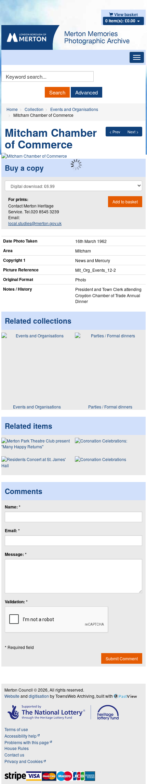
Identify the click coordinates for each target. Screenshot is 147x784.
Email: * (12, 531)
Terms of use (16, 729)
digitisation (39, 696)
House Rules (16, 748)
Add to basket (125, 201)
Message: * (16, 554)
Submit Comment (122, 658)
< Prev (114, 131)
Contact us (14, 755)
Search (57, 92)
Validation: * (16, 602)
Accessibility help (21, 736)
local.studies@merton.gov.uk (35, 223)
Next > (133, 131)
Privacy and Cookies (24, 761)
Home (12, 109)
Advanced (86, 92)
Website (11, 696)
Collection (34, 109)
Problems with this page (27, 742)
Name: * (13, 507)
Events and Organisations (74, 109)
